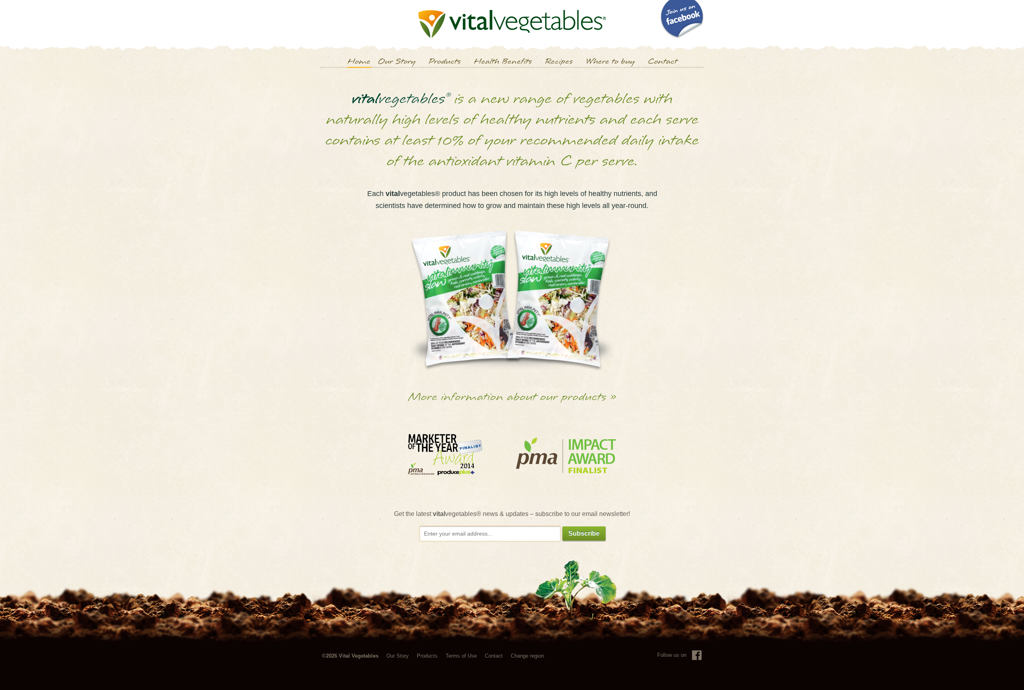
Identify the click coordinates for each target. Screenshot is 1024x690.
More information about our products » (512, 396)
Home (358, 61)
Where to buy (610, 61)
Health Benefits (503, 61)
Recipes (559, 61)
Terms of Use (461, 656)
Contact (662, 61)
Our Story (397, 61)
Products (444, 61)
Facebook (697, 655)
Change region (527, 656)
